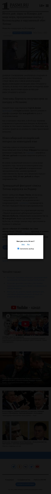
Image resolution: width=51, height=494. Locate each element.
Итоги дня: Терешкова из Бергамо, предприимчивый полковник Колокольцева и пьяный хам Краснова (27, 278)
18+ (41, 5)
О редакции (9, 480)
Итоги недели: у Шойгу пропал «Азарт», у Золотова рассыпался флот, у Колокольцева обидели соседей (22, 379)
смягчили (26, 231)
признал (20, 234)
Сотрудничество (24, 480)
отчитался (23, 203)
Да (28, 244)
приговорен (7, 110)
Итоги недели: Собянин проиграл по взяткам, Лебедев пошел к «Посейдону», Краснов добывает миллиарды (23, 412)
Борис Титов (38, 33)
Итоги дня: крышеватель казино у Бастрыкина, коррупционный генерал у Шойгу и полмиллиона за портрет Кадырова (26, 285)
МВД (45, 33)
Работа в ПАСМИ (40, 480)
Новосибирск (7, 36)
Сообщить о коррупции (25, 484)
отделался (30, 153)
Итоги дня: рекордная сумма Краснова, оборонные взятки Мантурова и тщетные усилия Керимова (24, 443)
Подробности (26, 33)
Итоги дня (16, 33)
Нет (23, 244)
